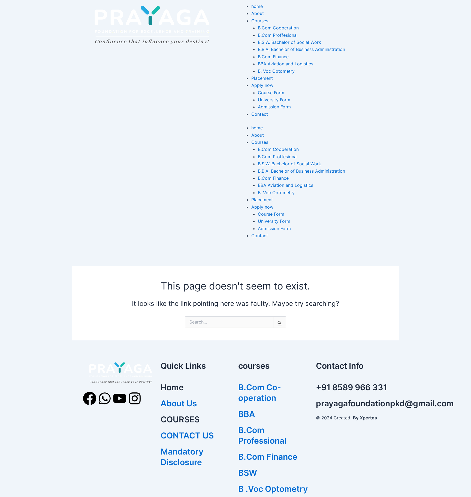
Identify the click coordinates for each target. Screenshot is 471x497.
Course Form (271, 92)
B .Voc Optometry (273, 489)
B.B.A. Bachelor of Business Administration (301, 49)
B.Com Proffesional (278, 35)
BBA (246, 414)
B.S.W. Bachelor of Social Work (289, 42)
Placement (262, 78)
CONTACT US (187, 435)
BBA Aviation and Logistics (285, 63)
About (257, 13)
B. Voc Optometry (276, 71)
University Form (274, 99)
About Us (179, 403)
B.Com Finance (273, 56)
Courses (259, 20)
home (257, 6)
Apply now (262, 85)
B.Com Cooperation (278, 28)
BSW (247, 473)
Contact (259, 114)
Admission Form (274, 106)
